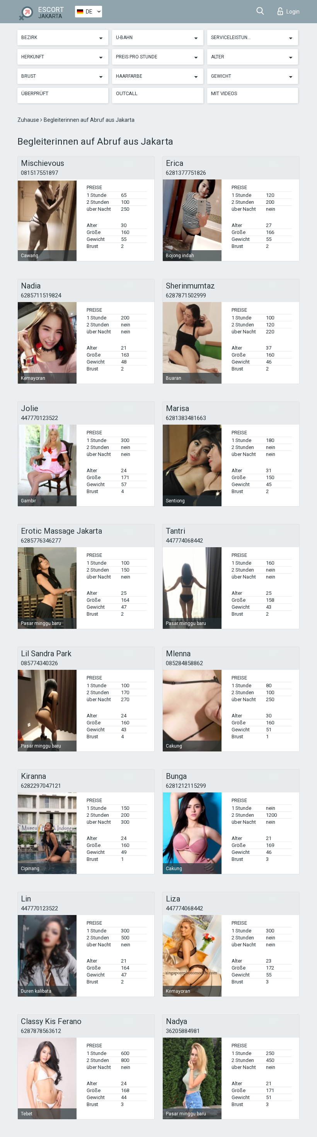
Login (293, 12)
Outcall (127, 93)
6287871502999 (186, 295)
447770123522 (39, 418)
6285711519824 (41, 295)
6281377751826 (186, 172)
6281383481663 (186, 418)
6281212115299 (186, 785)
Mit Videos (224, 93)
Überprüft (34, 93)
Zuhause (28, 120)
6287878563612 (41, 1031)
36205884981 (183, 1031)
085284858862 (184, 663)
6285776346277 (41, 540)
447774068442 (184, 540)
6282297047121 (41, 785)
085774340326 (39, 663)
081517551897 (39, 172)
